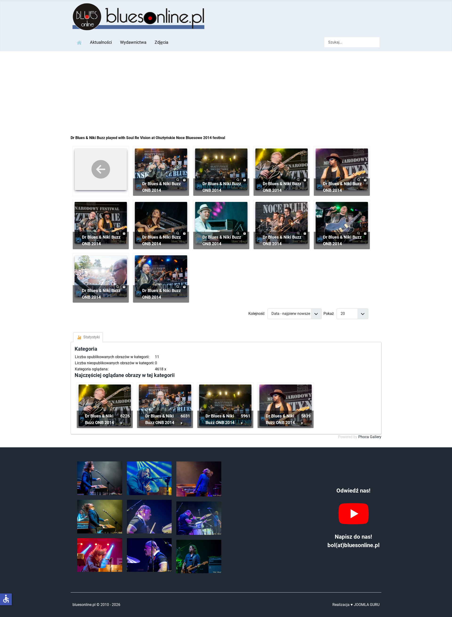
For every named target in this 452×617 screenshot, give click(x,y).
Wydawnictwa (133, 42)
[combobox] (351, 42)
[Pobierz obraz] (184, 179)
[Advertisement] (226, 87)
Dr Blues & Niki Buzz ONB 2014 (161, 187)
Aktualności (101, 42)
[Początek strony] (443, 608)
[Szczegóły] (178, 179)
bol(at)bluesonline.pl (353, 545)
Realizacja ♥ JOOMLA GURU (355, 604)
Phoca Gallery (369, 437)
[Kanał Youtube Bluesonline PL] (353, 514)
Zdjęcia (161, 42)
